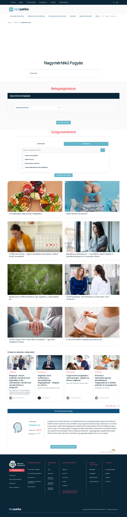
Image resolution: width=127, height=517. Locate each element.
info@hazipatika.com (112, 509)
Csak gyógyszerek (31, 155)
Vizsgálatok (92, 473)
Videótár (107, 473)
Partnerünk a (103, 452)
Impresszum (12, 475)
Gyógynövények (93, 477)
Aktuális (13, 2)
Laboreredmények (63, 2)
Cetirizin (64, 473)
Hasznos (53, 2)
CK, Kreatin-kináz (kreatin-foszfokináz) (34, 482)
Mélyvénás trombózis (50, 488)
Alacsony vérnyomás (51, 478)
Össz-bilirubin (31, 477)
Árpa (49, 469)
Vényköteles (29, 159)
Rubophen (65, 485)
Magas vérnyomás (86, 16)
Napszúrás (50, 473)
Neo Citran (65, 477)
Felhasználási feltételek (15, 479)
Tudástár (16, 22)
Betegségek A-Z (43, 2)
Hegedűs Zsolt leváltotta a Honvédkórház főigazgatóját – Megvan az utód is (49, 380)
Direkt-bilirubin (31, 486)
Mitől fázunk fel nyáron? (77, 214)
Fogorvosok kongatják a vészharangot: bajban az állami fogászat (77, 377)
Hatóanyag (86, 143)
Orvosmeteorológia (17, 16)
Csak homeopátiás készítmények (36, 167)
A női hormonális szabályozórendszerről (84, 339)
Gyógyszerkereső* (69, 463)
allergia (73, 16)
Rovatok (21, 2)
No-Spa (64, 481)
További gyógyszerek (63, 175)
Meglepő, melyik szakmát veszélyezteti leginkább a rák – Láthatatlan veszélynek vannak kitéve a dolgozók (20, 381)
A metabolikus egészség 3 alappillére (25, 214)
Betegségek (33, 73)
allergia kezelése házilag (57, 16)
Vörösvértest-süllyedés (33, 469)
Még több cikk (110, 406)
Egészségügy (42, 372)
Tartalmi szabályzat (14, 487)
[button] (35, 464)
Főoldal (9, 22)
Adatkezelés (12, 483)
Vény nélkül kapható (32, 163)
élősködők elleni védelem (36, 16)
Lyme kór (98, 16)
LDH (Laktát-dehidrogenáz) (34, 473)
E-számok (108, 481)
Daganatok (12, 372)
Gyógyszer (41, 143)
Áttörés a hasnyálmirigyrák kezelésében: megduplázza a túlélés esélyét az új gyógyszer (106, 380)
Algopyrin (64, 469)
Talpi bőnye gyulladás (51, 483)
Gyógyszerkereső (31, 2)
